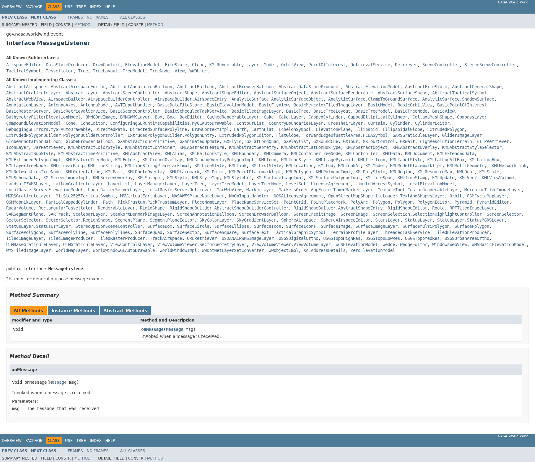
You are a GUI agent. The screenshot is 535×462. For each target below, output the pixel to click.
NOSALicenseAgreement (298, 195)
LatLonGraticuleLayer (78, 183)
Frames (75, 17)
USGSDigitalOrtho (298, 238)
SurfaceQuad (148, 232)
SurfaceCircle (193, 226)
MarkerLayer (260, 189)
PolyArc (359, 202)
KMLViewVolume (498, 177)
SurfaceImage (335, 226)
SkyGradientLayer (256, 220)
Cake (269, 116)
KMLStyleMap (205, 177)
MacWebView (229, 189)
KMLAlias (175, 153)
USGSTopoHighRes (341, 238)
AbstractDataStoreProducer (310, 86)
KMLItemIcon (371, 159)
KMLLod (325, 165)
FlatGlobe (287, 135)
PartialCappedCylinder (72, 202)
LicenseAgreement (330, 183)
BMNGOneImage (100, 116)
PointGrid (295, 202)
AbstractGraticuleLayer (33, 92)
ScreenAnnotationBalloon (205, 214)
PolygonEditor (433, 202)
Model (270, 64)
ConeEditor (92, 123)
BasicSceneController (135, 111)
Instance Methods (73, 310)
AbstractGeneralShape (477, 86)
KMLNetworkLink (509, 165)
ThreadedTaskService (406, 232)
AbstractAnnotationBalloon (141, 86)
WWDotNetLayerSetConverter (233, 250)
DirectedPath (110, 129)
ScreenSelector (504, 214)
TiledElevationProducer (462, 232)
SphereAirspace (298, 220)
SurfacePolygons (24, 232)
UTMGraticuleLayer (84, 244)
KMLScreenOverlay (113, 177)
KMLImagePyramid (334, 159)
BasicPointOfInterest (462, 104)
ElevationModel (142, 64)
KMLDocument (418, 153)
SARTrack (58, 214)
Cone (71, 123)
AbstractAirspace (26, 86)
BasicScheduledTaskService (196, 111)
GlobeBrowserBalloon (89, 141)
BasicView (443, 111)
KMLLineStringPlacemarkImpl (157, 165)
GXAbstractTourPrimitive (146, 141)
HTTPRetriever (493, 141)
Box (158, 116)
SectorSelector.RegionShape (78, 220)
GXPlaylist (296, 141)
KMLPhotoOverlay (146, 171)
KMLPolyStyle (370, 171)
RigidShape (152, 207)
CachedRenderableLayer (233, 116)
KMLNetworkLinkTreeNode (33, 171)
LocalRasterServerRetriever (179, 189)
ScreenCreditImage (315, 214)
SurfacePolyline (66, 232)
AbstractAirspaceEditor (78, 86)
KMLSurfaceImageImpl (279, 177)
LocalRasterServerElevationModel (44, 189)
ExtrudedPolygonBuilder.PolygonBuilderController (64, 135)
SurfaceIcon (267, 226)
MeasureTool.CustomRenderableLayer (418, 189)
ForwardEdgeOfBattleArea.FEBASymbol (345, 135)
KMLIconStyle (296, 159)
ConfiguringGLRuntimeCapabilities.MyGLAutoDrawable (171, 123)
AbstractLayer (82, 92)
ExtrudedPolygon (445, 129)
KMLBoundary (245, 153)
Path (108, 202)
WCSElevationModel (357, 244)
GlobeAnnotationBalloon (33, 141)
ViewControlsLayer (131, 244)
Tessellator (59, 70)
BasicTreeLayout (331, 111)
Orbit (456, 195)
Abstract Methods (125, 310)
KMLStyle (177, 177)
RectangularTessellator (65, 207)
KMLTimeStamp (412, 177)
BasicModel (380, 104)
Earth (240, 129)
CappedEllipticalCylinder (377, 116)
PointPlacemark (328, 202)
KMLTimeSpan (379, 177)
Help (110, 7)
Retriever (406, 64)
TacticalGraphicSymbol (300, 232)
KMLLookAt (349, 165)
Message (174, 329)
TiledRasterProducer (121, 238)
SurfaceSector (183, 232)
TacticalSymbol (23, 70)
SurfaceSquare (220, 232)
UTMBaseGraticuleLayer (32, 244)
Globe (198, 64)
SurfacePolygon (472, 226)
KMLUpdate (443, 177)
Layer (252, 64)
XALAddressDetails (324, 250)
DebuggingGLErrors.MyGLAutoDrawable (48, 129)
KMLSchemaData (22, 177)
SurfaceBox (159, 226)
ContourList (250, 123)
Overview (12, 7)
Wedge (389, 244)
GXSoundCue (325, 141)
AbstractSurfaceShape (402, 92)
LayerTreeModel (226, 183)
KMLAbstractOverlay (415, 147)
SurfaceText (255, 232)
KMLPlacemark (184, 171)
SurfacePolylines (110, 232)
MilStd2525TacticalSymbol (85, 195)
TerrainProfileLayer (354, 232)
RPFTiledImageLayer (472, 207)
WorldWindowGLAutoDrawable (124, 250)
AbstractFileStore (426, 86)
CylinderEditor (432, 123)
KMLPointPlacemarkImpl (255, 171)
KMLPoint (214, 171)
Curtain (376, 123)
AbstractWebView (24, 99)
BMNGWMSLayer (135, 116)
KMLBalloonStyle (208, 153)
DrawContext (106, 64)
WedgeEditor (413, 244)
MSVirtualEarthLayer (143, 195)
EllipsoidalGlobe (402, 129)
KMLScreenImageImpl (65, 177)
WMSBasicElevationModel (499, 244)
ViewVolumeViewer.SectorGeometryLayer (201, 244)
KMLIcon (267, 159)
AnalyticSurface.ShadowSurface (458, 99)
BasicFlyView (274, 104)
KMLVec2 (468, 177)
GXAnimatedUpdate (199, 141)
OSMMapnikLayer (23, 202)
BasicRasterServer (27, 111)
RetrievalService (370, 64)
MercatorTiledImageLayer (492, 189)
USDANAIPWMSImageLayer (248, 238)
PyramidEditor (493, 202)
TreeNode (160, 70)
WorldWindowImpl (178, 250)
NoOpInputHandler (249, 195)
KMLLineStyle (209, 165)
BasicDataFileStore (179, 104)
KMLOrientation (83, 171)
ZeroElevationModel (372, 250)
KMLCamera (275, 153)
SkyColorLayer (215, 220)
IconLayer (17, 147)
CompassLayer (472, 116)
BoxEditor (191, 116)
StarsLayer (387, 220)
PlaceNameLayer (209, 202)
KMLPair (114, 171)
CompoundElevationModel (33, 123)
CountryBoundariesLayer (296, 123)
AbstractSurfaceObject (280, 92)
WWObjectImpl (283, 250)
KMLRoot (465, 171)
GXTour (350, 141)
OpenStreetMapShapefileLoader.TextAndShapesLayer (386, 195)
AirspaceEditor (23, 64)
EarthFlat (262, 129)
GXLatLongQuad (262, 141)
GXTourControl (379, 141)
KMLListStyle (266, 165)
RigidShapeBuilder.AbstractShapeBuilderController (229, 207)
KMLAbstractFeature (202, 147)
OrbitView (292, 64)
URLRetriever (202, 238)
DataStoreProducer (67, 64)
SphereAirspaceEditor (345, 220)
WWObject (199, 70)
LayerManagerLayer (156, 183)
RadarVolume (19, 207)
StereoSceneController (490, 64)
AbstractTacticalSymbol (459, 92)
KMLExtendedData (455, 153)
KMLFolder (126, 159)
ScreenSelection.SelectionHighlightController (427, 214)
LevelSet (296, 183)
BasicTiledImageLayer (256, 111)
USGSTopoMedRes (422, 238)
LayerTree (193, 183)
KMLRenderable (225, 64)
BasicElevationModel (230, 104)
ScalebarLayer (89, 214)
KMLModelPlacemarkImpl (416, 165)
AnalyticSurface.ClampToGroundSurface (372, 99)
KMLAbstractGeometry (252, 147)
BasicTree (297, 111)
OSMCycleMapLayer (487, 195)
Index (96, 7)
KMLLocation (299, 165)
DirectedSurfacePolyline (158, 129)
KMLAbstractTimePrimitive (88, 153)
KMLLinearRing (67, 165)
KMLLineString (104, 165)
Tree (81, 7)
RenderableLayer (116, 207)
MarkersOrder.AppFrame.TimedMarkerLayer (326, 189)
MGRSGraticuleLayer (28, 195)
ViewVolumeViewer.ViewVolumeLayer (291, 244)
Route (438, 207)
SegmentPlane (130, 220)
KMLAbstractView (141, 153)
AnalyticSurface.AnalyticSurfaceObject (277, 99)
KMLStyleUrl (237, 177)
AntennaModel (95, 104)
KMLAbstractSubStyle (29, 153)
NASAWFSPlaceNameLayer (198, 195)
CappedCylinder (325, 116)
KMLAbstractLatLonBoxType (311, 147)
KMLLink (237, 165)
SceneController (440, 64)
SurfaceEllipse (231, 226)
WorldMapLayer (72, 250)
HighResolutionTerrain (446, 141)
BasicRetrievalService (79, 111)
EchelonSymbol (295, 129)
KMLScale (489, 171)
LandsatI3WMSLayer (27, 183)
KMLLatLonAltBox (445, 159)
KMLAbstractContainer (150, 147)
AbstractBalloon (195, 86)
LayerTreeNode (265, 183)
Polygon (381, 202)
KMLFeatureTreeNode (88, 159)
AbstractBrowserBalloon (246, 86)
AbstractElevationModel (373, 86)
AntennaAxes (62, 104)
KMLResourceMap (434, 171)
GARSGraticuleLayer (415, 135)
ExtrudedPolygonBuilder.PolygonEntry (171, 135)
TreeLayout (105, 70)
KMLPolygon (298, 171)
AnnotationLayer (24, 104)
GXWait (407, 141)
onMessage (152, 329)
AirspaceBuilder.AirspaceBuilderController (99, 99)
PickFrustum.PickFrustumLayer (152, 202)
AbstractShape (181, 92)
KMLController (362, 153)
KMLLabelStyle (406, 159)
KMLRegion (401, 171)
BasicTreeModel (372, 111)
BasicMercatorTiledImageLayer (328, 104)
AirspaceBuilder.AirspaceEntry (191, 99)
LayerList (119, 183)
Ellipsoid (366, 129)
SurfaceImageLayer (376, 226)
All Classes (132, 17)
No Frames (98, 17)
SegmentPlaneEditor (172, 220)
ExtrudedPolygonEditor (245, 135)
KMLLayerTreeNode (26, 165)
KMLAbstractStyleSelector (472, 147)
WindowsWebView (449, 244)
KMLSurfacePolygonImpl (334, 177)
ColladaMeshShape (432, 116)
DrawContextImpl (210, 129)
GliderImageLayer (462, 135)
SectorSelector (23, 220)
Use (69, 7)
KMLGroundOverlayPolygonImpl (220, 159)
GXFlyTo (232, 141)
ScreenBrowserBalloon (264, 214)
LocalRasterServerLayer (115, 189)
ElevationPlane (333, 129)
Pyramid (463, 202)
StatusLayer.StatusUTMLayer (38, 226)
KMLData (391, 153)
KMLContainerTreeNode (316, 153)
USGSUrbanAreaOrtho (467, 238)
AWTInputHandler (133, 104)
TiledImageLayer (24, 238)
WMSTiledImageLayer (28, 250)
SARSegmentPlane (24, 214)
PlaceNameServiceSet (255, 202)
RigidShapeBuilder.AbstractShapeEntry (338, 207)
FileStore (176, 64)
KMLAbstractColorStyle (94, 147)
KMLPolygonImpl (333, 171)
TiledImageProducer (70, 238)
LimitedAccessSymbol (378, 183)
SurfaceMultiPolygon (426, 226)
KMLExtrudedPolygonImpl (33, 159)
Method (82, 25)
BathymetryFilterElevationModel (43, 116)
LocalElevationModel (431, 183)
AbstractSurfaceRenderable (342, 92)
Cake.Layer (291, 116)
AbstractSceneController (131, 92)
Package (33, 7)
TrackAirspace (166, 238)
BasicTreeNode (411, 111)
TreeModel (134, 70)
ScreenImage (354, 214)
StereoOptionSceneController (109, 226)
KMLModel (375, 165)
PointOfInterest (327, 64)
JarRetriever (48, 147)
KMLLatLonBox (484, 159)
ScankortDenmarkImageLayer (141, 214)
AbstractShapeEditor (225, 92)
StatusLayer (418, 220)
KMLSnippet (149, 177)
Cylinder (400, 123)
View (180, 70)
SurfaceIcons (301, 226)
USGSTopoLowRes (382, 238)
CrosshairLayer (345, 123)
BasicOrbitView (415, 104)
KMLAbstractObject (367, 147)
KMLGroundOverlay (162, 159)
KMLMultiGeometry (467, 165)
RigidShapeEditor (407, 207)
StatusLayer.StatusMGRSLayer (470, 220)
